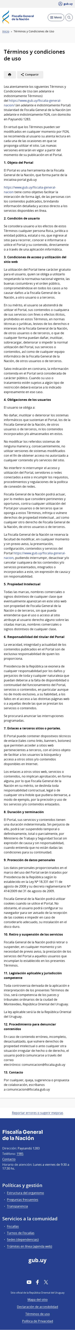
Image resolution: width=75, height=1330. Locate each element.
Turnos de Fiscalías (20, 1233)
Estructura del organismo (25, 1193)
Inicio (5, 31)
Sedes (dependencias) (23, 1239)
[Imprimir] (10, 74)
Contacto (9, 1159)
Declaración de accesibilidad (37, 1307)
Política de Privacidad (37, 1321)
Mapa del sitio (38, 1299)
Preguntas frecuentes (22, 1199)
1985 (20, 1154)
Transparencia (17, 1206)
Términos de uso (37, 1314)
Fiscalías (13, 1226)
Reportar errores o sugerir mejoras (37, 1113)
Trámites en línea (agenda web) (29, 1246)
